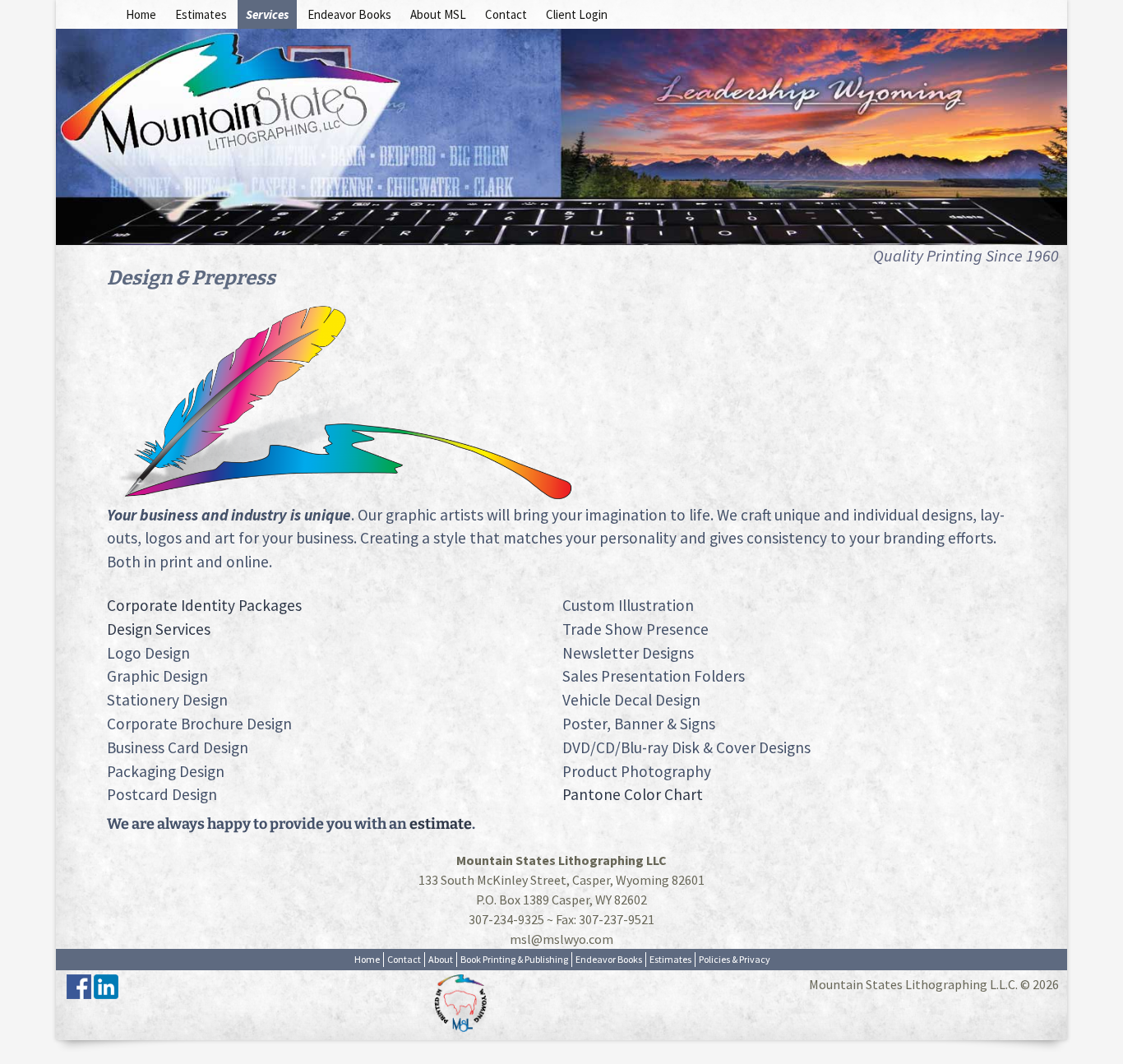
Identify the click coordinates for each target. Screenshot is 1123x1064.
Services (267, 14)
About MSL (438, 14)
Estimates (201, 14)
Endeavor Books (349, 14)
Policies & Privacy (734, 959)
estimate (440, 824)
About (440, 959)
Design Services (158, 629)
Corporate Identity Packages (204, 605)
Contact (506, 14)
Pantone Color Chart (632, 794)
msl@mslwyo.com (561, 939)
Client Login (577, 14)
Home (141, 14)
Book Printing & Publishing (514, 959)
